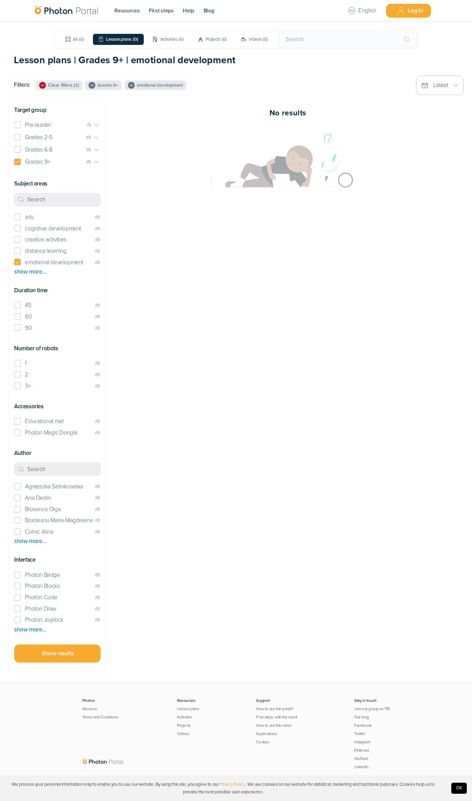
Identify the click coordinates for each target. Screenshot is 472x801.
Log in (415, 10)
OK (459, 788)
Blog (209, 10)
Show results (57, 653)
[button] (57, 125)
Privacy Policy (232, 784)
